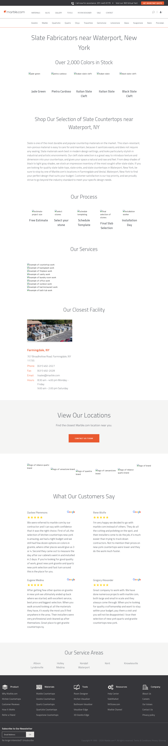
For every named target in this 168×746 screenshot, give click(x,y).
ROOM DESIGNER (84, 12)
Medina (60, 667)
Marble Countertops (45, 693)
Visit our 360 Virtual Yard (126, 3)
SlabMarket (113, 699)
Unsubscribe (28, 740)
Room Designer (81, 693)
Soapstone (138, 22)
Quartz (68, 22)
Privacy (155, 740)
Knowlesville (131, 663)
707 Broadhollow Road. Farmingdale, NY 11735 (49, 358)
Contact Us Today (84, 438)
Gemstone (101, 22)
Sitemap (162, 740)
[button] (161, 12)
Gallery (58, 12)
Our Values (147, 704)
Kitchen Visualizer (82, 699)
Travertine (88, 22)
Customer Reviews (10, 704)
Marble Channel (115, 709)
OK (30, 734)
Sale (99, 12)
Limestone (115, 22)
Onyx (77, 22)
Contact (109, 12)
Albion (37, 663)
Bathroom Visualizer (83, 704)
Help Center (113, 693)
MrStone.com (114, 704)
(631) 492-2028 (46, 371)
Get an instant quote (152, 3)
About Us (146, 693)
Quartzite (56, 22)
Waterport (84, 667)
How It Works (8, 709)
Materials (36, 12)
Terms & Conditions (142, 740)
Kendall (84, 663)
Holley (60, 663)
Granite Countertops (45, 699)
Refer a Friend (8, 715)
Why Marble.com (9, 693)
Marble (45, 22)
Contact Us (147, 709)
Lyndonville (37, 667)
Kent (107, 663)
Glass (126, 22)
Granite (34, 22)
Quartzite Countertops (46, 709)
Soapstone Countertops (47, 715)
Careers (145, 699)
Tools (70, 12)
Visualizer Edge (81, 709)
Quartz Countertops (45, 704)
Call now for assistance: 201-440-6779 (93, 3)
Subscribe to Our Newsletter (17, 728)
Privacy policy (148, 715)
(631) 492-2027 (46, 366)
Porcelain (160, 22)
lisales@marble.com (48, 375)
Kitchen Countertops (11, 699)
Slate (149, 22)
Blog (47, 12)
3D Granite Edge (81, 715)
